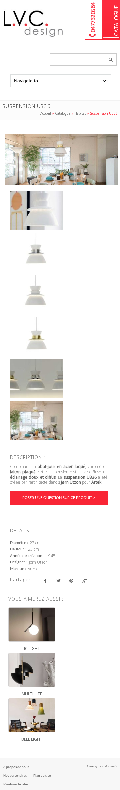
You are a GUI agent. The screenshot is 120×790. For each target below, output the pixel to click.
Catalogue (111, 20)
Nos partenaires (15, 776)
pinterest (71, 580)
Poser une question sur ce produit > (58, 498)
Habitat (80, 113)
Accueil (45, 113)
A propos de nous (16, 767)
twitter (58, 580)
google (84, 580)
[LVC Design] (33, 37)
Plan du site (42, 776)
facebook (45, 580)
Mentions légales (15, 784)
